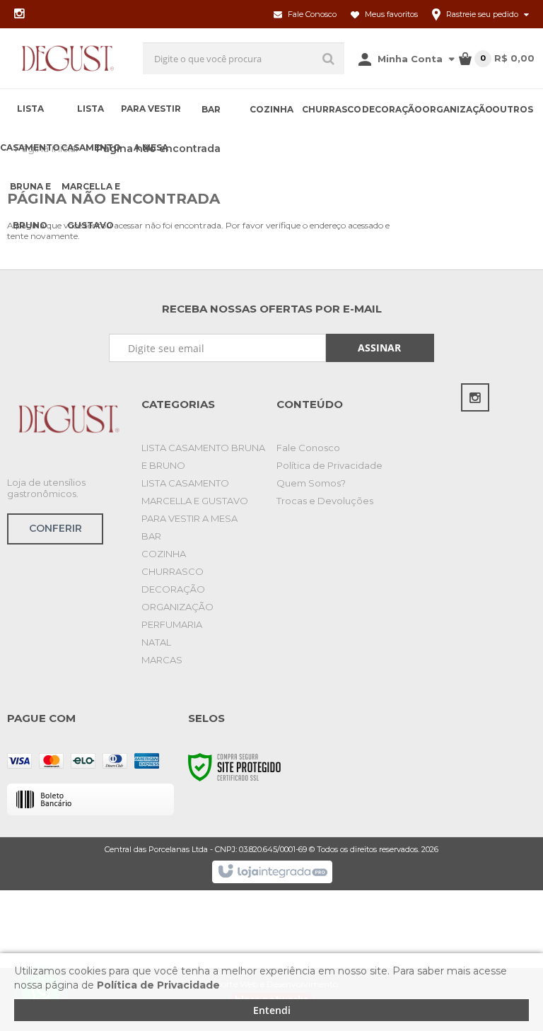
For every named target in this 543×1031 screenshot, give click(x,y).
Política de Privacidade (329, 465)
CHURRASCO (172, 571)
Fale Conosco (311, 14)
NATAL (156, 642)
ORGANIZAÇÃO (177, 606)
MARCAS (161, 659)
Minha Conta (410, 58)
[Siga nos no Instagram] (19, 14)
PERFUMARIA (171, 624)
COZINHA (163, 553)
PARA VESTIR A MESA (189, 518)
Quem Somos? (311, 483)
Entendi (272, 1010)
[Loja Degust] (68, 58)
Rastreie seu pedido (482, 14)
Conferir (55, 528)
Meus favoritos (390, 14)
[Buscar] (328, 58)
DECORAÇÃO (173, 589)
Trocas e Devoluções (324, 500)
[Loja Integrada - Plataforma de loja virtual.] (271, 871)
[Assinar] (380, 348)
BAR (151, 536)
